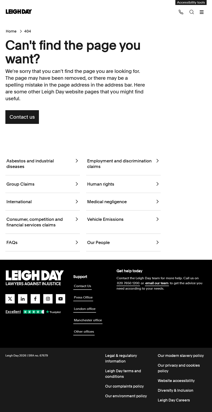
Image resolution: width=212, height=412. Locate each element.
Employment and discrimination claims (119, 163)
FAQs (12, 242)
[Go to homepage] (34, 278)
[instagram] (48, 298)
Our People (98, 242)
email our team (157, 283)
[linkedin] (22, 298)
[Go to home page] (18, 12)
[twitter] (10, 298)
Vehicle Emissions (105, 219)
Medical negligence (107, 201)
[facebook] (35, 298)
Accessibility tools (191, 2)
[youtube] (60, 298)
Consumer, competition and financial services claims (34, 222)
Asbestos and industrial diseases (30, 163)
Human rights (100, 184)
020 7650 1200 (128, 283)
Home (11, 31)
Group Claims (20, 184)
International (19, 201)
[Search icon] (191, 12)
